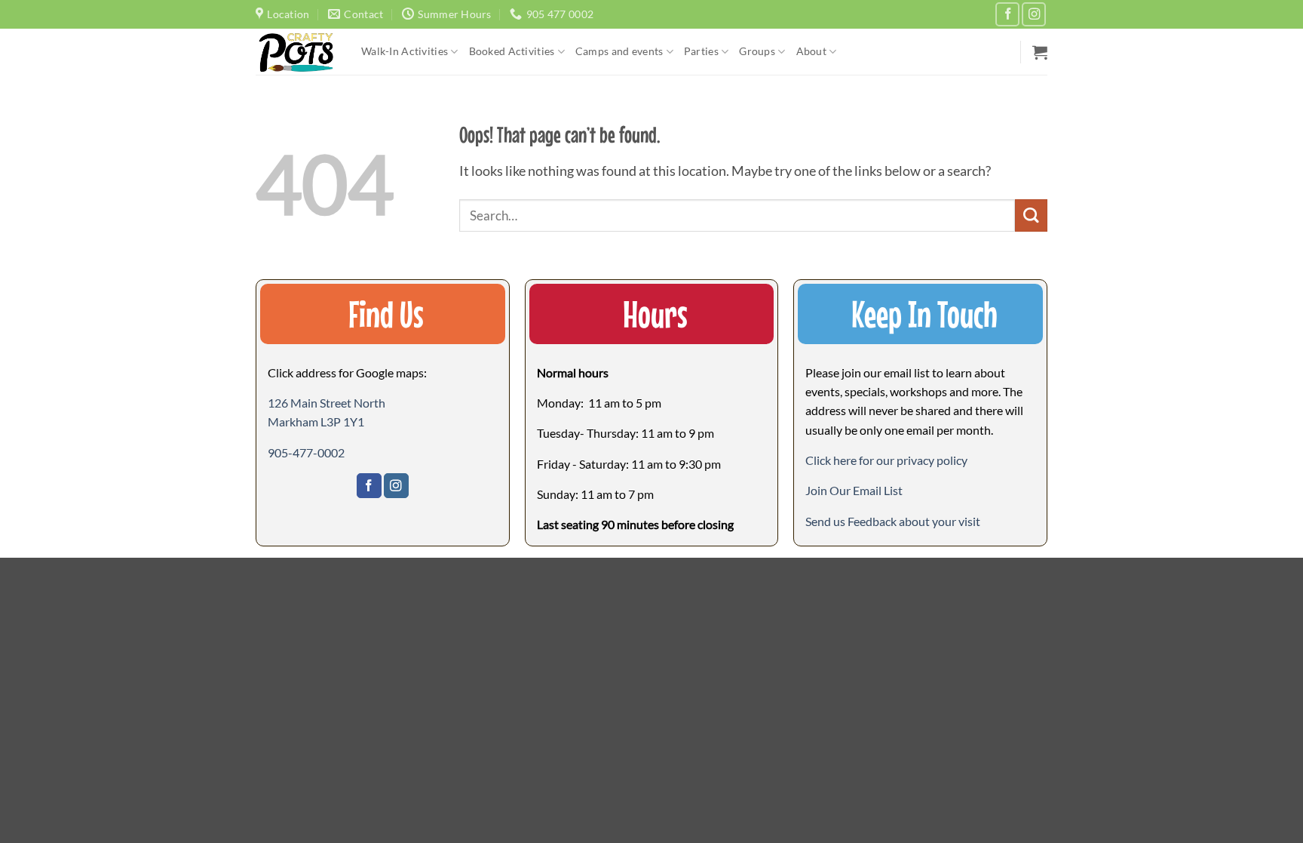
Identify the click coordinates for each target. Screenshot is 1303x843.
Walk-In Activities (404, 51)
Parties (701, 51)
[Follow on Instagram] (1034, 14)
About (811, 51)
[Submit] (1031, 215)
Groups (757, 51)
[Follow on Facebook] (1007, 14)
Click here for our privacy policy (886, 460)
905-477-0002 (306, 452)
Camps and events (619, 51)
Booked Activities (512, 51)
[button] (1039, 52)
